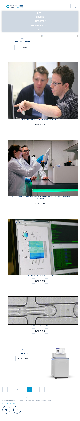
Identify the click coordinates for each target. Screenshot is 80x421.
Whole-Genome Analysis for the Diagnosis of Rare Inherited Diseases (40, 197)
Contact (40, 29)
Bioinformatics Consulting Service (40, 119)
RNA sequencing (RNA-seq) (40, 275)
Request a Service (40, 25)
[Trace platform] (59, 42)
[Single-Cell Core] (43, 310)
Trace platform (23, 42)
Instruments (40, 21)
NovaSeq (24, 353)
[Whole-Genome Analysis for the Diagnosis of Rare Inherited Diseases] (43, 168)
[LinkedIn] (17, 410)
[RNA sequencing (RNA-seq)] (43, 246)
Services (40, 17)
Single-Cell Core (40, 325)
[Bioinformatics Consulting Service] (43, 90)
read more (22, 47)
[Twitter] (6, 410)
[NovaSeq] (60, 363)
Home (40, 12)
